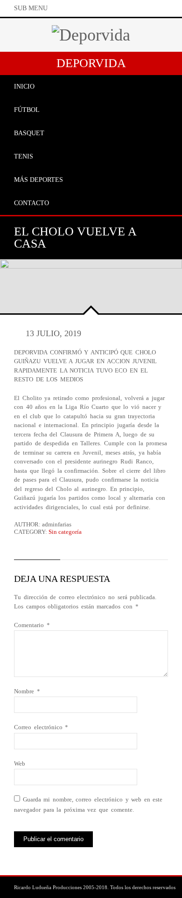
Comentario (32, 625)
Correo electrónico (41, 727)
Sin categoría (65, 531)
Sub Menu (31, 8)
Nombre (27, 691)
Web (19, 763)
